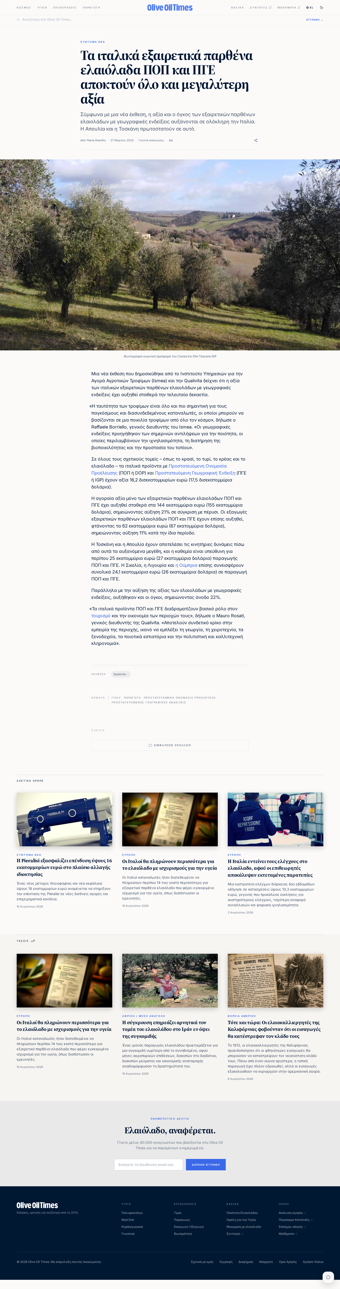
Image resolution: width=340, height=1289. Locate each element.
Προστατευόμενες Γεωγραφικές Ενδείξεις (149, 702)
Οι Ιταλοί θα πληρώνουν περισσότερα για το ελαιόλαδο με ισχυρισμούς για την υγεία (169, 865)
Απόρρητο (266, 1262)
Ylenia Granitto (96, 140)
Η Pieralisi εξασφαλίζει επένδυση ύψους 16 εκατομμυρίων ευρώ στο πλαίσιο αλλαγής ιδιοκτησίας (64, 867)
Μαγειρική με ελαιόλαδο (244, 1227)
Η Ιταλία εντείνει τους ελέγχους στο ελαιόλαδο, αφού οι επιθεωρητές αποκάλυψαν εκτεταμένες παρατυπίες (270, 868)
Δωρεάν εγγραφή (206, 1164)
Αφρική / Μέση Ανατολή (143, 1015)
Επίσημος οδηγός (291, 1227)
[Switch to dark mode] (321, 7)
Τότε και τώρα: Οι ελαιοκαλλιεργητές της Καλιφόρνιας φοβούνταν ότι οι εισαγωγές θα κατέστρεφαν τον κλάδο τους (274, 1029)
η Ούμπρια (186, 565)
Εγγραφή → (314, 19)
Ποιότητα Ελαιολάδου (242, 1213)
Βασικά (237, 7)
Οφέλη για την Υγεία (241, 1220)
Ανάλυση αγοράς (291, 1213)
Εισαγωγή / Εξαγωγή (189, 1227)
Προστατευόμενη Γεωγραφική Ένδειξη (195, 473)
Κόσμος (24, 7)
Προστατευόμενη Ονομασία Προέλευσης (180, 697)
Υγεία (42, 7)
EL (312, 7)
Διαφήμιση (245, 1262)
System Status (313, 1262)
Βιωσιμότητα (183, 1234)
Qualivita (119, 674)
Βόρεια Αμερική (242, 1015)
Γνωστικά (128, 1234)
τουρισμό (101, 615)
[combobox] (161, 19)
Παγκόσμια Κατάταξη (294, 1220)
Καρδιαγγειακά (132, 1227)
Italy (116, 697)
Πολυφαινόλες (132, 1213)
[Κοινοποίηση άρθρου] (256, 140)
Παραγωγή (92, 7)
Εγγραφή (226, 1262)
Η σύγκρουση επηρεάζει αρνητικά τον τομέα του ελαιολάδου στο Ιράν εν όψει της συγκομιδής (166, 1029)
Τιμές (178, 1213)
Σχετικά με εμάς (202, 1262)
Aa (171, 140)
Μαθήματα (287, 7)
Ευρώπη (128, 854)
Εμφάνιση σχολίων (172, 745)
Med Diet (127, 1220)
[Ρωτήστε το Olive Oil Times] (328, 1277)
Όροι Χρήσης (288, 1262)
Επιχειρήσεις (65, 7)
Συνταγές (259, 7)
